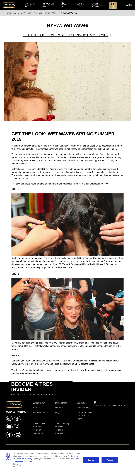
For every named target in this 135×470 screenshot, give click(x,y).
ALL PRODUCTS (65, 4)
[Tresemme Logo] (9, 5)
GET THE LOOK (80, 5)
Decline (91, 460)
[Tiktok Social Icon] (17, 419)
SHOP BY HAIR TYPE (30, 5)
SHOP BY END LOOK (48, 5)
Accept (110, 460)
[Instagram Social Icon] (9, 419)
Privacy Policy (26, 459)
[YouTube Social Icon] (9, 427)
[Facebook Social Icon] (9, 435)
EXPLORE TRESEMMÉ (96, 5)
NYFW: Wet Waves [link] (68, 13)
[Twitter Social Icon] (16, 427)
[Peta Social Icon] (17, 435)
